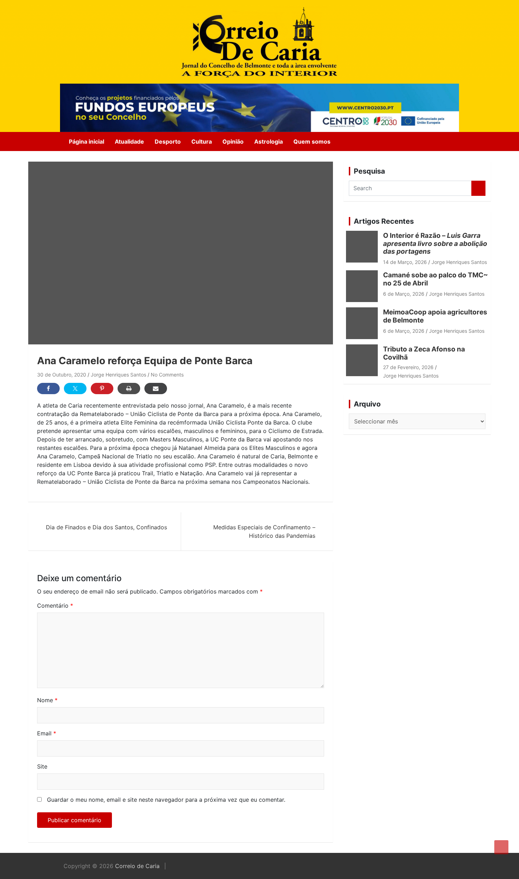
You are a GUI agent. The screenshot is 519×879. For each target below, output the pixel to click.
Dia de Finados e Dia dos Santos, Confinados (106, 527)
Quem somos (311, 141)
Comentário (55, 605)
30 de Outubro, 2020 (61, 375)
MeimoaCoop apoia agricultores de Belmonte (435, 316)
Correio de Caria (137, 865)
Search (478, 188)
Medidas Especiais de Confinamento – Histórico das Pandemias (264, 531)
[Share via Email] (155, 388)
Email (46, 733)
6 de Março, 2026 (403, 294)
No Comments (167, 375)
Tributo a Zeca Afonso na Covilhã (424, 353)
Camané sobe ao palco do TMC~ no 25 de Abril (435, 279)
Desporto (168, 141)
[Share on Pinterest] (102, 388)
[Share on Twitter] (75, 388)
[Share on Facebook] (48, 388)
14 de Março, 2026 (405, 262)
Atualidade (129, 141)
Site (42, 766)
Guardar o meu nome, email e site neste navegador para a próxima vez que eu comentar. (166, 799)
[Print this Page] (129, 388)
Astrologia (268, 141)
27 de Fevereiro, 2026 (408, 367)
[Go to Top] (501, 847)
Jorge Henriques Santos (118, 375)
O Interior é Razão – (435, 243)
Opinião (233, 141)
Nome (47, 700)
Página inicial (86, 141)
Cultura (201, 141)
